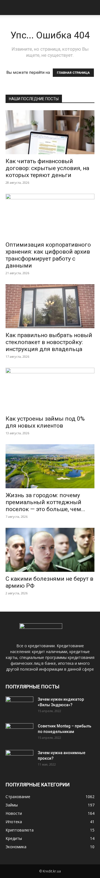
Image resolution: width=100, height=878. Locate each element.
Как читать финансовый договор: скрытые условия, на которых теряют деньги (47, 168)
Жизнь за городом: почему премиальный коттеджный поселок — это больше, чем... (45, 502)
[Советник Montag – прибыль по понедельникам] (19, 733)
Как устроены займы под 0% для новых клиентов (45, 422)
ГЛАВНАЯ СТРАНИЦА (73, 73)
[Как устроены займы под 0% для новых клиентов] (50, 390)
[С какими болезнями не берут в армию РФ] (50, 550)
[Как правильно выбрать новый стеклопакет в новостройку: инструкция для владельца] (50, 306)
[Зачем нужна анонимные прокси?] (19, 759)
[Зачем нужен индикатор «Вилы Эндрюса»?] (19, 706)
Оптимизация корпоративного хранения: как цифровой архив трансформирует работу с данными (48, 255)
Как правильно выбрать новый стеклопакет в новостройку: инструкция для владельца (49, 342)
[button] (9, 7)
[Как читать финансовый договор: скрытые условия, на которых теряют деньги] (50, 132)
